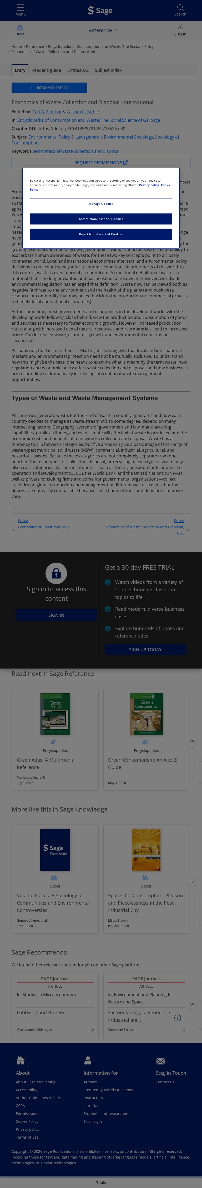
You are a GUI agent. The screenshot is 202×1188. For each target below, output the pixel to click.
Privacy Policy (149, 185)
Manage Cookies (101, 204)
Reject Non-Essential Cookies (101, 234)
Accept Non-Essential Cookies (101, 219)
